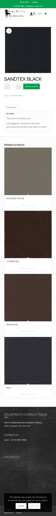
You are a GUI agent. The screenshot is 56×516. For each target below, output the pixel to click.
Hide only (34, 506)
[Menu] (39, 13)
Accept (21, 506)
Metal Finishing (17, 95)
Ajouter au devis (31, 86)
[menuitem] (24, 2)
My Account (24, 2)
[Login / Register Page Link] (30, 13)
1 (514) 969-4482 (18, 439)
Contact (35, 2)
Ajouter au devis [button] (29, 205)
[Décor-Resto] (23, 13)
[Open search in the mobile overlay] (34, 13)
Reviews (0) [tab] (11, 107)
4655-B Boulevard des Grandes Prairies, (23, 422)
